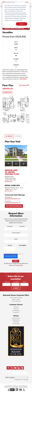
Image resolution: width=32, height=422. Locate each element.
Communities (16, 323)
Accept (21, 24)
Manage (25, 387)
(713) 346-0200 (16, 301)
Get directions (8, 181)
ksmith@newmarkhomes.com (12, 202)
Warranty (16, 307)
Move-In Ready (16, 318)
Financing (16, 308)
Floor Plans (16, 321)
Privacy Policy (19, 265)
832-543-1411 (8, 191)
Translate (26, 379)
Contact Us (16, 312)
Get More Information (14, 206)
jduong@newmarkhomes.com (12, 198)
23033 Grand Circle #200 (16, 297)
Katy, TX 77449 (16, 299)
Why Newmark (16, 310)
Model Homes (16, 320)
